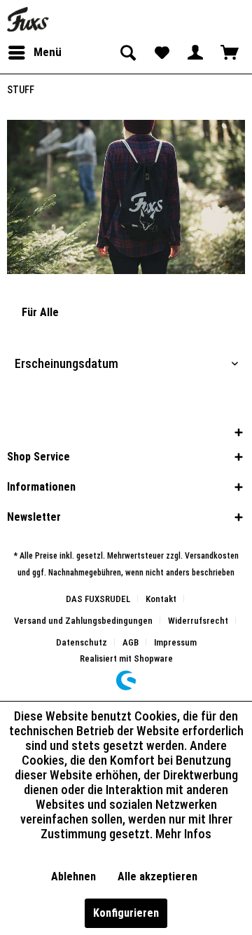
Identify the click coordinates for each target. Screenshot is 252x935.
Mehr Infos (183, 833)
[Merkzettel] (161, 53)
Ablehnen (73, 876)
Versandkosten (212, 556)
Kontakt (161, 599)
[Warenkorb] (230, 53)
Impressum (175, 642)
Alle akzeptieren (157, 876)
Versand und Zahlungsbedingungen (83, 620)
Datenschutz (81, 642)
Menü (48, 52)
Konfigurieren (126, 913)
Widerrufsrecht (198, 620)
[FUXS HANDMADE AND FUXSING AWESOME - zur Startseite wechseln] (28, 19)
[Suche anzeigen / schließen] (127, 53)
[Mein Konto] (195, 53)
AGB (130, 642)
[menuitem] (34, 53)
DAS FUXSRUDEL (98, 599)
